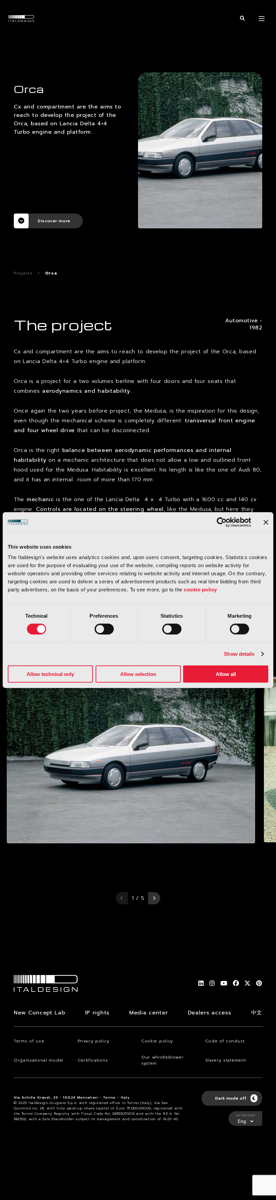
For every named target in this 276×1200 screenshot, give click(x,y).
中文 (256, 1013)
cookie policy (200, 589)
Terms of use (29, 1041)
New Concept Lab (39, 1013)
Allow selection (138, 674)
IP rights (97, 1013)
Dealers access (209, 1013)
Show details (239, 653)
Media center (148, 1013)
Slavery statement (225, 1060)
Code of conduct (225, 1041)
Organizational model (38, 1060)
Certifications (93, 1060)
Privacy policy (93, 1041)
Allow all (226, 674)
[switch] (104, 628)
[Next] (154, 898)
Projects (23, 273)
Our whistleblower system (162, 1060)
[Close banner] (266, 522)
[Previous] (122, 898)
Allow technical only (50, 674)
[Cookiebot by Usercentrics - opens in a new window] (221, 522)
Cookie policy (157, 1041)
